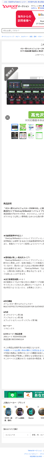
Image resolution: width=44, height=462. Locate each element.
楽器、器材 (33, 36)
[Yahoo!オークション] (16, 6)
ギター (40, 36)
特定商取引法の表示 (36, 456)
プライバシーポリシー (31, 454)
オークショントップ (8, 36)
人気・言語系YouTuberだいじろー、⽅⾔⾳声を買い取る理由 (24, 2)
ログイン (34, 8)
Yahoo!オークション (35, 450)
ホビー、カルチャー (22, 36)
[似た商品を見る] (7, 117)
